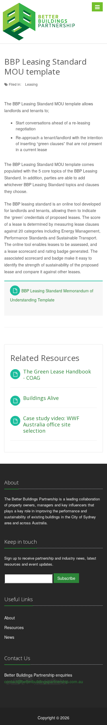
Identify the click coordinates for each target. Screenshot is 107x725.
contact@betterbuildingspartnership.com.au (43, 681)
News (9, 637)
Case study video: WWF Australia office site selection (51, 424)
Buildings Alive (41, 398)
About (9, 618)
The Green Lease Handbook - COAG (57, 374)
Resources (14, 627)
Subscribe (66, 578)
